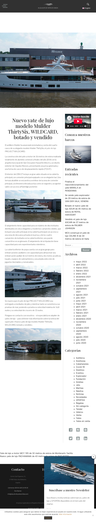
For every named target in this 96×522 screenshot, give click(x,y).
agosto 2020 (82, 337)
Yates (78, 418)
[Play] (68, 126)
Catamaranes (82, 364)
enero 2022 (81, 273)
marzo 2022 (82, 267)
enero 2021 (81, 316)
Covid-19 (80, 367)
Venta (78, 415)
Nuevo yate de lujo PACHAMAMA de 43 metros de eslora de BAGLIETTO (34, 456)
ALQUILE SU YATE (33, 508)
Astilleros (80, 358)
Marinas (79, 388)
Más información (65, 514)
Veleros (79, 412)
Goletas (79, 382)
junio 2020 (81, 343)
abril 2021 (80, 307)
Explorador (81, 376)
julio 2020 (81, 340)
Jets (78, 385)
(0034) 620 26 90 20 (21, 488)
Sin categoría (82, 406)
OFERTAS (80, 400)
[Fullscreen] (88, 126)
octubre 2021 (82, 285)
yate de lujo (51, 148)
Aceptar (48, 518)
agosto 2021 (82, 294)
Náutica (79, 391)
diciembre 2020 (83, 319)
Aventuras (80, 361)
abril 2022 (81, 264)
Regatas (80, 403)
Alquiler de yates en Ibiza (48, 8)
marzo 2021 (81, 310)
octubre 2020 (82, 328)
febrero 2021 (82, 313)
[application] (78, 121)
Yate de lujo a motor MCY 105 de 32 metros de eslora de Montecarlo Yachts (36, 453)
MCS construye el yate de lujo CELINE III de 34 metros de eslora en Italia (77, 236)
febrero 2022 (82, 270)
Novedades (81, 397)
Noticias (80, 394)
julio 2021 (80, 297)
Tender (79, 409)
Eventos (80, 373)
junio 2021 (81, 300)
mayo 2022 (81, 261)
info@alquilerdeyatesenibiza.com (18, 494)
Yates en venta (83, 421)
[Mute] (85, 126)
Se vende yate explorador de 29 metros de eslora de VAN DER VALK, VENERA (77, 198)
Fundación (81, 379)
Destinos (80, 370)
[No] (93, 515)
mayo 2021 (81, 303)
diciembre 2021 (83, 276)
